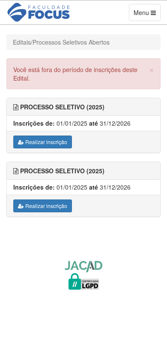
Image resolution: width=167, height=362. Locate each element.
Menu (147, 14)
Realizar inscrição (45, 141)
